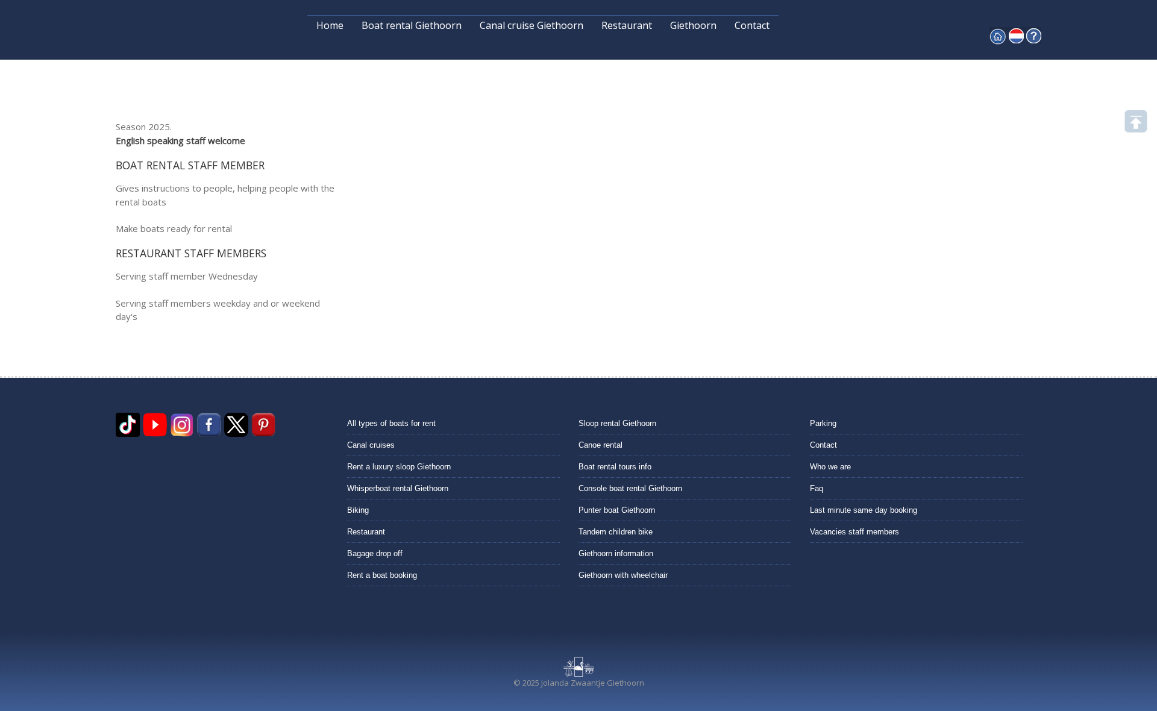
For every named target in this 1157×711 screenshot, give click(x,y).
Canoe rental (600, 444)
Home (329, 25)
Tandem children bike (615, 531)
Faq (816, 488)
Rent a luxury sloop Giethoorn (399, 466)
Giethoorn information (615, 553)
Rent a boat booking (382, 575)
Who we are (830, 466)
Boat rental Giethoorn (412, 25)
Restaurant (626, 25)
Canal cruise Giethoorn (531, 25)
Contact (752, 25)
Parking (823, 423)
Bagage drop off (375, 553)
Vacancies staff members (854, 531)
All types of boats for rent (391, 423)
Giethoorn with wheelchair (623, 575)
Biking (358, 510)
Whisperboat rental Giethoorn (397, 488)
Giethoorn (693, 25)
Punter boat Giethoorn (616, 510)
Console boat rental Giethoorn (630, 488)
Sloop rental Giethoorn (617, 423)
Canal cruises (371, 444)
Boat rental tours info (614, 466)
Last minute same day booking (863, 510)
